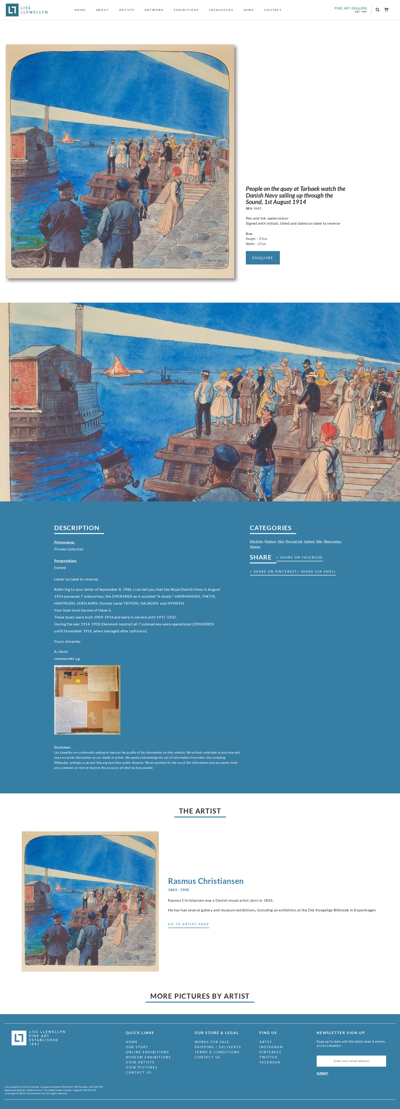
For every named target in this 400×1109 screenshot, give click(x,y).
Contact (273, 10)
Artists (126, 10)
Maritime (256, 541)
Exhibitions (186, 10)
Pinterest (270, 1052)
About (102, 10)
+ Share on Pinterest (273, 571)
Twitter (268, 1057)
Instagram (271, 1047)
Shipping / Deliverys (218, 1047)
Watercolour (332, 541)
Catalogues (221, 10)
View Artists (140, 1062)
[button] (377, 10)
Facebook (270, 1062)
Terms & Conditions (217, 1052)
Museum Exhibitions (148, 1057)
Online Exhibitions (147, 1052)
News (249, 10)
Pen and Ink (294, 541)
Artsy (265, 1042)
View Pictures (142, 1067)
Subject (309, 541)
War (319, 541)
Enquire (262, 257)
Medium (270, 541)
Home (80, 10)
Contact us (139, 1072)
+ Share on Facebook (299, 557)
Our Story (137, 1047)
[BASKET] (386, 9)
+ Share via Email (316, 571)
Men (281, 541)
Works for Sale (212, 1042)
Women (255, 547)
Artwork (154, 10)
